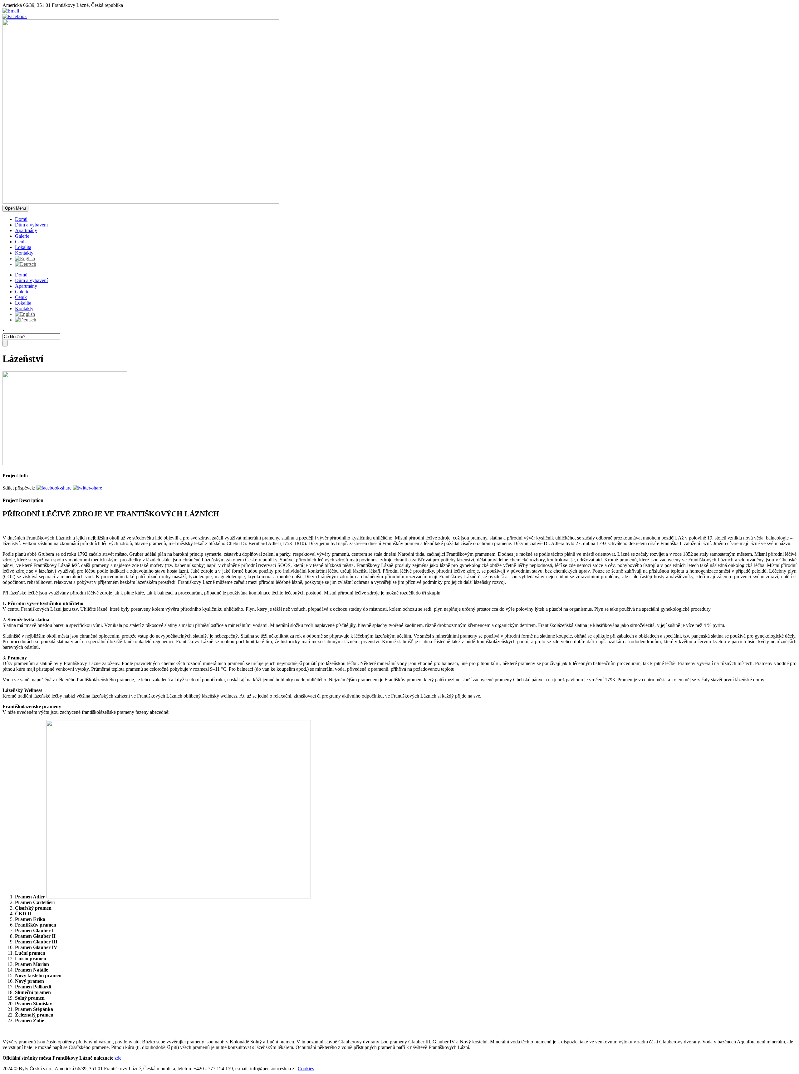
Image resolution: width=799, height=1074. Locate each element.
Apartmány (26, 230)
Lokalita (23, 247)
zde (118, 1058)
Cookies (306, 1068)
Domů (21, 219)
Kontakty (24, 253)
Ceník (21, 241)
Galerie (22, 236)
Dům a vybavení (31, 224)
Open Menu (15, 208)
